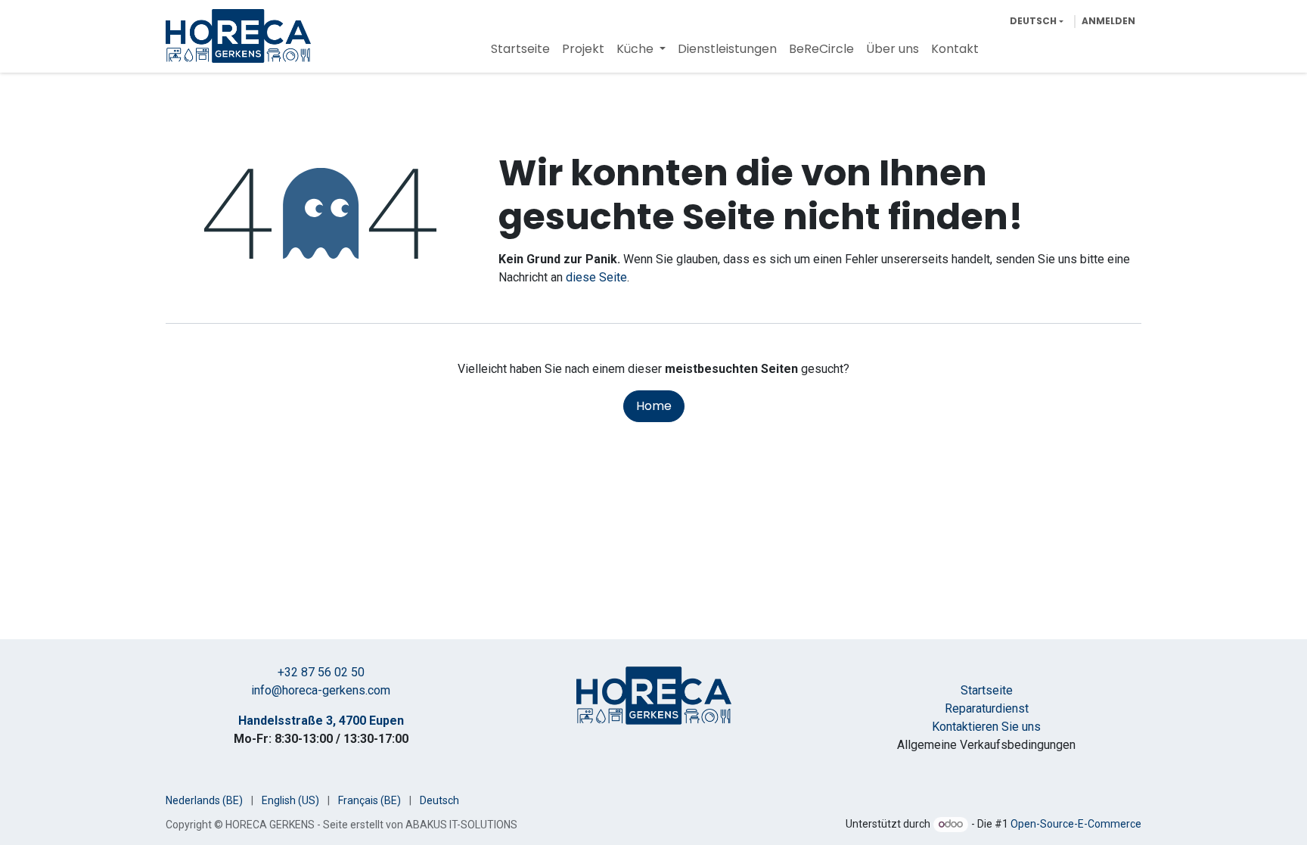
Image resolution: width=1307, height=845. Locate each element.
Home (654, 406)
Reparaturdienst (987, 708)
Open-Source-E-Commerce (1076, 824)
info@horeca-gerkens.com (320, 690)
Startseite (987, 690)
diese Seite (596, 277)
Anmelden (1108, 20)
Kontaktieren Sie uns (986, 726)
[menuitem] (520, 49)
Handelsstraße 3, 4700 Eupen (321, 720)
